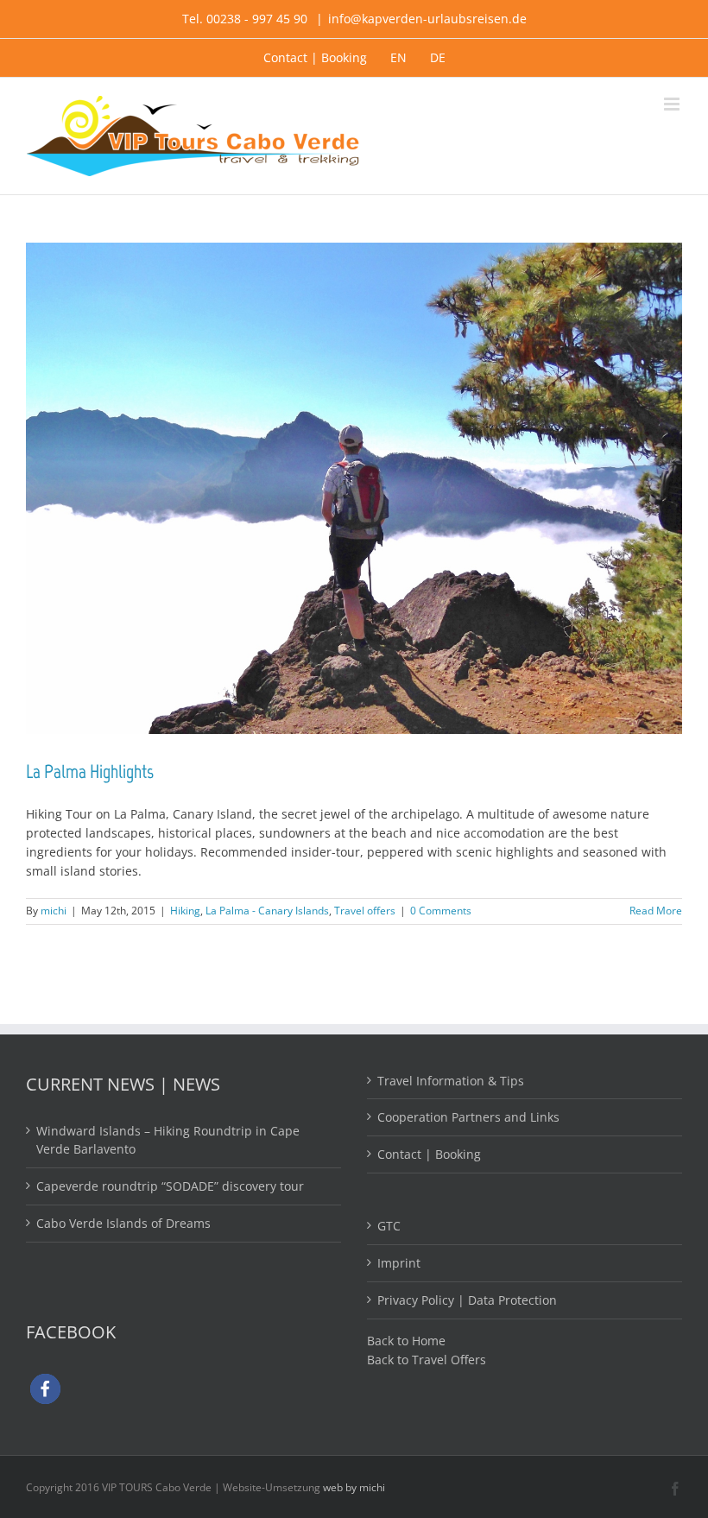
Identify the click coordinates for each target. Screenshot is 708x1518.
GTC (389, 1226)
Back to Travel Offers (426, 1359)
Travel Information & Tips (450, 1080)
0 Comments (440, 910)
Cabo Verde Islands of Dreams (123, 1223)
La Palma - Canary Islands (267, 910)
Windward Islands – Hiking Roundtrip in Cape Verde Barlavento (168, 1140)
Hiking (185, 910)
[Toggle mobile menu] (673, 104)
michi (53, 910)
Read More (655, 910)
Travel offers (364, 910)
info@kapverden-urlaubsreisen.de (427, 18)
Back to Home (406, 1340)
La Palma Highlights (90, 771)
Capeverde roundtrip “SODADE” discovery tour (170, 1186)
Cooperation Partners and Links (468, 1117)
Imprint (398, 1263)
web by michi (354, 1487)
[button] (45, 1389)
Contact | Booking (429, 1154)
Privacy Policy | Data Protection (467, 1300)
